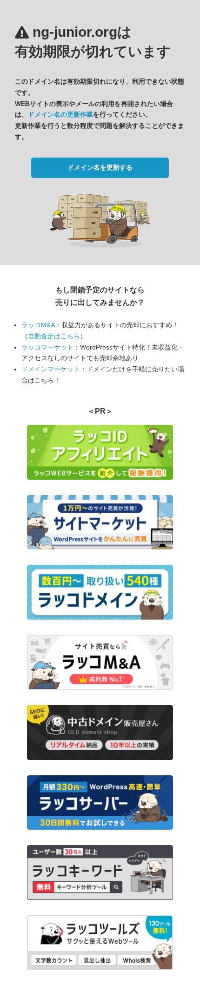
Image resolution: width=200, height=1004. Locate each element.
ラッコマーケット (47, 347)
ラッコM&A (38, 325)
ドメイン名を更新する (100, 167)
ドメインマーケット (50, 369)
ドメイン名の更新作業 (60, 114)
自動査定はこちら (54, 336)
